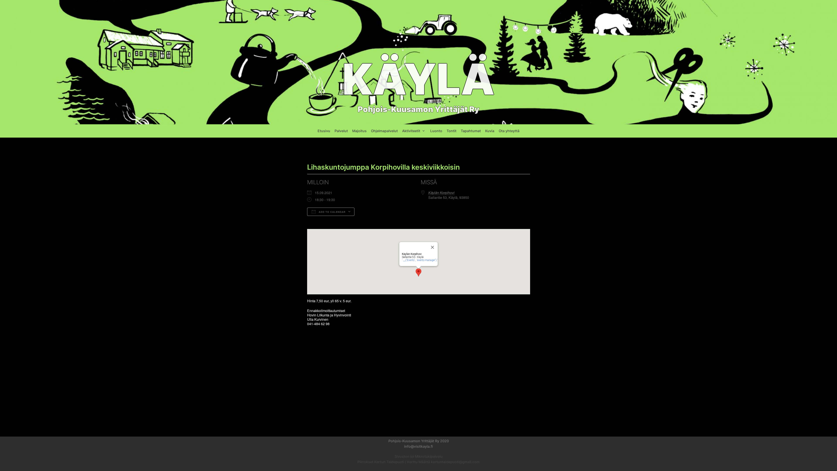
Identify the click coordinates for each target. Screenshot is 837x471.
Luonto (436, 131)
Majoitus (359, 131)
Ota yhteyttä (509, 131)
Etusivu (324, 131)
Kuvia (489, 131)
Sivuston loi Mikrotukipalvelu (419, 456)
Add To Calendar (331, 211)
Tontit (451, 131)
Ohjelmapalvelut (384, 131)
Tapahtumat (471, 131)
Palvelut (341, 131)
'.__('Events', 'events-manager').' (420, 260)
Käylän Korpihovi (441, 192)
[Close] (432, 247)
